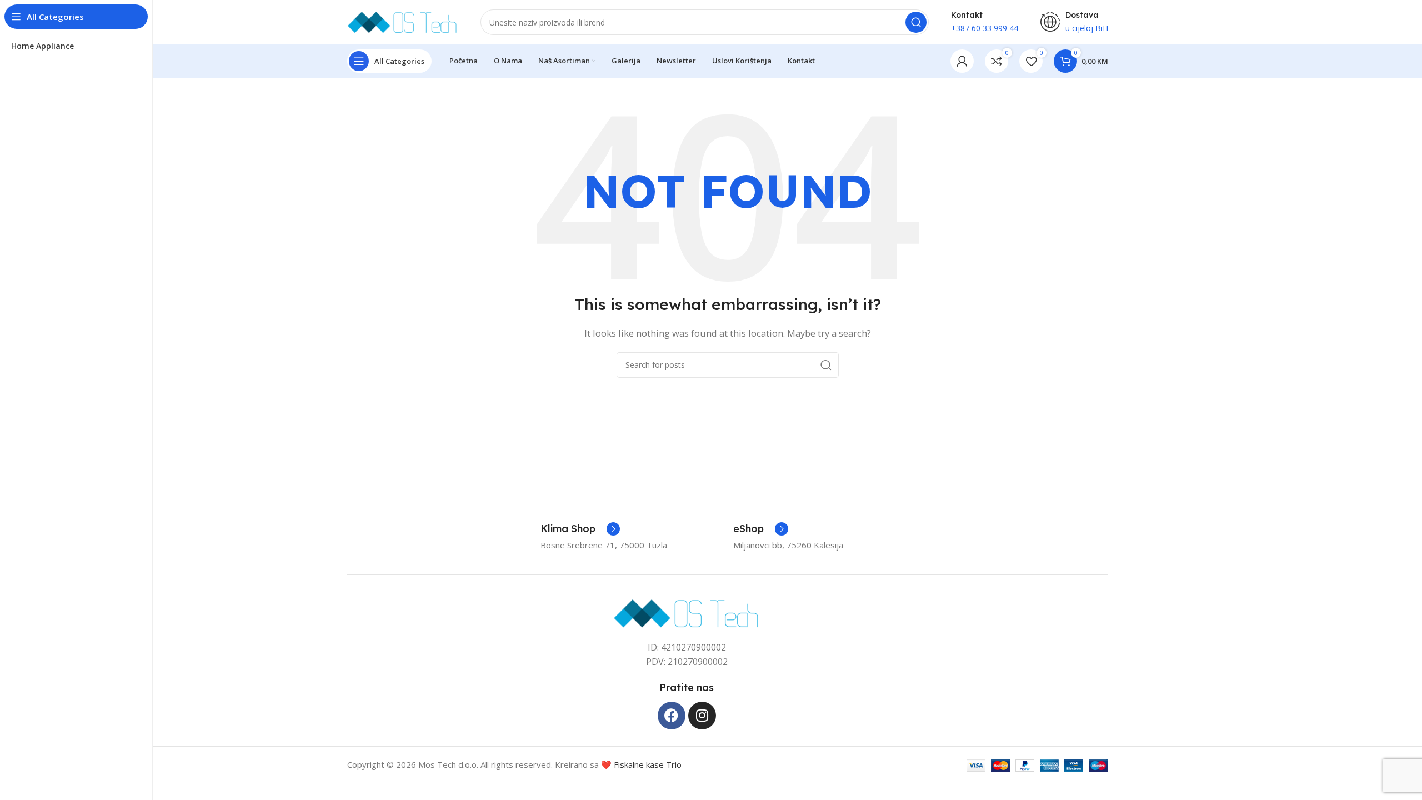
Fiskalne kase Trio (648, 764)
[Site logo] (402, 21)
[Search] (916, 22)
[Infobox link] (580, 529)
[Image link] (686, 612)
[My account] (962, 61)
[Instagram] (702, 715)
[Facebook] (671, 715)
